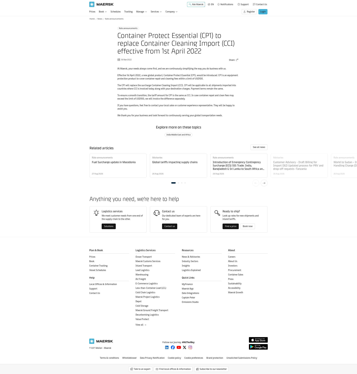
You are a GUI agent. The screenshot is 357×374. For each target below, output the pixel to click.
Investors (232, 265)
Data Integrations (190, 293)
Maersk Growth (235, 292)
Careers (231, 256)
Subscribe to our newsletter (213, 369)
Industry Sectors (190, 261)
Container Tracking (98, 265)
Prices (92, 11)
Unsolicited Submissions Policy (241, 358)
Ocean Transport (144, 256)
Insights (186, 265)
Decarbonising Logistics (147, 314)
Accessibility (234, 288)
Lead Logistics (142, 270)
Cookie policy (174, 358)
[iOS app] (258, 340)
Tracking (128, 11)
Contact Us (261, 4)
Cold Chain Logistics (145, 292)
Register (251, 11)
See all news (259, 147)
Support (245, 4)
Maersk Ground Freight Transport (152, 310)
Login (263, 11)
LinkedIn (167, 347)
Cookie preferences (193, 358)
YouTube (179, 347)
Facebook (173, 347)
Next (264, 183)
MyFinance (187, 284)
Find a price (230, 226)
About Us (232, 261)
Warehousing (142, 274)
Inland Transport (144, 265)
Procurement (234, 270)
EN (212, 4)
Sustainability (235, 283)
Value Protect (142, 319)
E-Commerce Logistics (147, 283)
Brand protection (214, 358)
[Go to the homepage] (101, 343)
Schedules (116, 11)
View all (139, 324)
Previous (255, 183)
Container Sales (235, 274)
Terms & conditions (109, 358)
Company (170, 11)
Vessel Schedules (97, 270)
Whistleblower (129, 358)
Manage (140, 11)
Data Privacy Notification (152, 358)
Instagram (190, 347)
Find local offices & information (175, 369)
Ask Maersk (197, 4)
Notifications (225, 4)
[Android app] (258, 347)
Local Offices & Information (103, 284)
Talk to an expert (142, 369)
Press (230, 279)
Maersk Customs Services (148, 261)
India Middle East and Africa (178, 135)
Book (101, 11)
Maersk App (187, 288)
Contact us (169, 226)
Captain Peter (188, 297)
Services (155, 11)
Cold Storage (142, 305)
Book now (248, 226)
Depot (138, 301)
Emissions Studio (190, 302)
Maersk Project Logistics (148, 297)
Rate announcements (114, 19)
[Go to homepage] (101, 4)
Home (92, 19)
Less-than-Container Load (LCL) (151, 288)
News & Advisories (191, 256)
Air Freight (141, 279)
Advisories (157, 157)
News (99, 19)
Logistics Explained (191, 270)
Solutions (108, 226)
